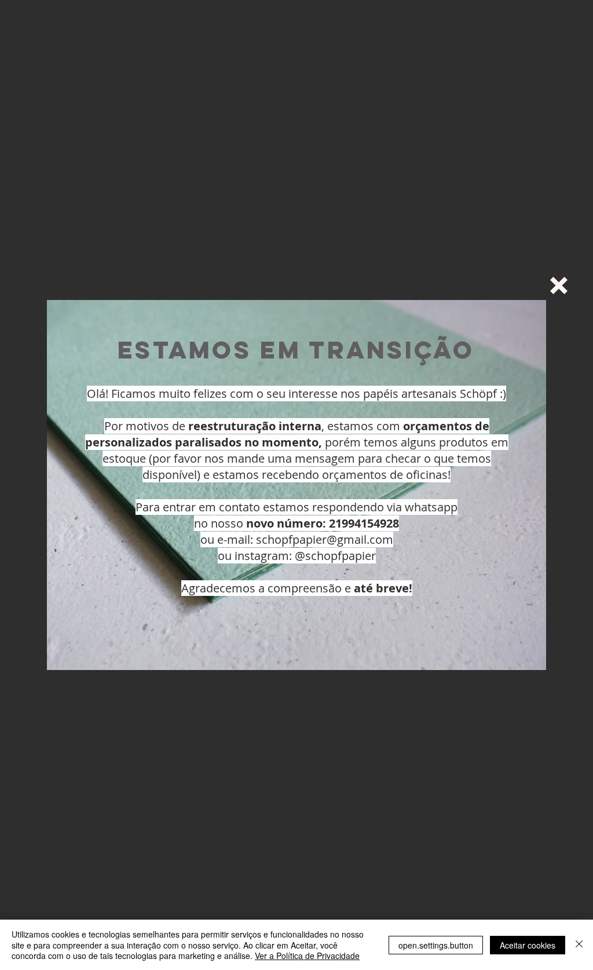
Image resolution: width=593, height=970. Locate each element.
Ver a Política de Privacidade (307, 955)
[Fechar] (579, 945)
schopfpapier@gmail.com (324, 539)
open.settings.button (435, 945)
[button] (559, 285)
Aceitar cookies (527, 945)
